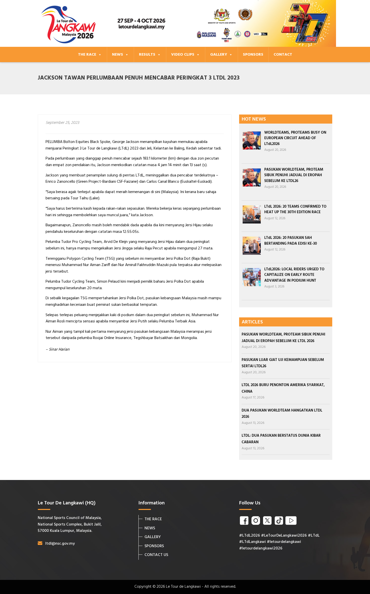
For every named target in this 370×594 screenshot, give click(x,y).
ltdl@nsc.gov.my (60, 543)
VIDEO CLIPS (182, 54)
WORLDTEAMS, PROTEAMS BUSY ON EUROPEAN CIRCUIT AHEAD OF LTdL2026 (295, 138)
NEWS (117, 54)
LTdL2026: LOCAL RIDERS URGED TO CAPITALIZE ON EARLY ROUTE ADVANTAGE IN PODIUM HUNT (294, 275)
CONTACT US (156, 555)
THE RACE (87, 54)
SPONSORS (253, 54)
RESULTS (147, 54)
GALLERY (218, 54)
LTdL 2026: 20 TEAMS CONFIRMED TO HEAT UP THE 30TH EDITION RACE (295, 209)
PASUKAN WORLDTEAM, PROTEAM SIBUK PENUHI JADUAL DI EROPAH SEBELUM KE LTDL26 (293, 175)
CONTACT (283, 54)
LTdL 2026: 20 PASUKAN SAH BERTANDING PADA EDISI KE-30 (290, 241)
